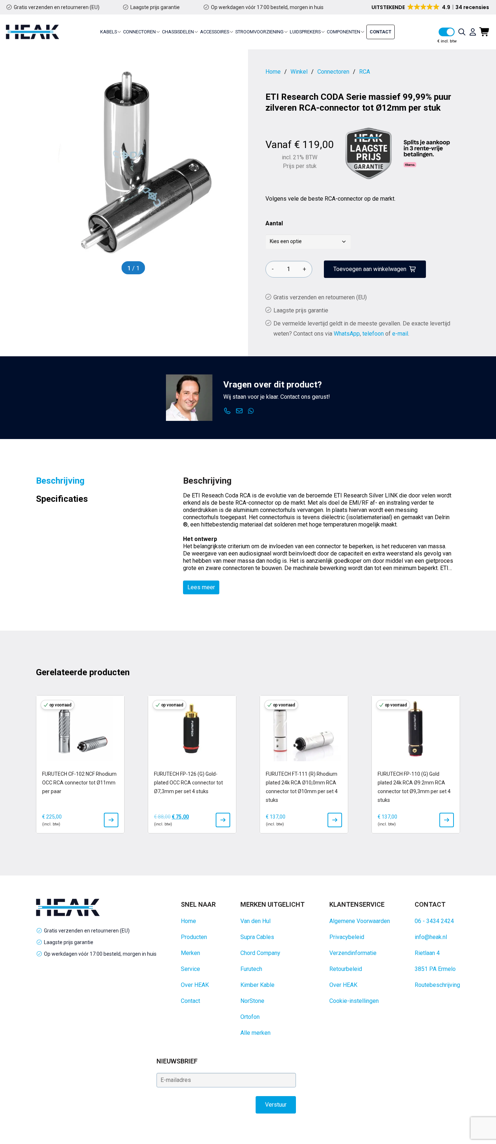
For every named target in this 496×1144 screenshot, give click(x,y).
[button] (430, 7)
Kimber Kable (257, 984)
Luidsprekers (305, 31)
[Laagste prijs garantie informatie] (368, 153)
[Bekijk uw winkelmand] (484, 32)
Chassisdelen (178, 31)
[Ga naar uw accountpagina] (472, 31)
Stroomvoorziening (259, 31)
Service (190, 968)
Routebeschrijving (437, 984)
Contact (380, 31)
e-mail (400, 333)
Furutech (251, 968)
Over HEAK (195, 984)
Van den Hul (255, 921)
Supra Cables (257, 937)
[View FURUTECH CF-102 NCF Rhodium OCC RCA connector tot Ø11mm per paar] (111, 820)
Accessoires (214, 31)
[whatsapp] (251, 411)
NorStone (252, 1000)
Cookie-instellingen (354, 1000)
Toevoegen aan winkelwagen (369, 269)
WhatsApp (347, 333)
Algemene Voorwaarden (359, 921)
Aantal (274, 223)
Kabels (108, 31)
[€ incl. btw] (447, 32)
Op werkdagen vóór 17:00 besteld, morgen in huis (267, 7)
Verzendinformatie (353, 953)
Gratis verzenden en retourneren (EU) (56, 7)
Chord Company (260, 953)
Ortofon (250, 1016)
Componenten (343, 31)
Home (188, 921)
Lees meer (201, 587)
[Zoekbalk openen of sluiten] (462, 32)
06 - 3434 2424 (434, 921)
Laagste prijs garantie (155, 7)
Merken (190, 953)
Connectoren (139, 31)
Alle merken (255, 1032)
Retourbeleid (345, 968)
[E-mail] (239, 411)
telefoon (373, 333)
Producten (194, 937)
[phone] (227, 411)
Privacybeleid (346, 937)
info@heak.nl (431, 937)
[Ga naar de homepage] (32, 32)
